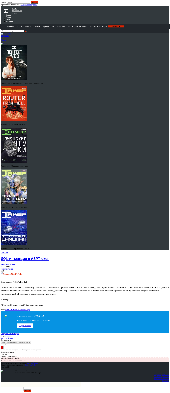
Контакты (165, 381)
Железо (37, 26)
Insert (27, 391)
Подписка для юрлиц (161, 377)
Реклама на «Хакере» (98, 26)
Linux (19, 26)
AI (53, 26)
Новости (4, 253)
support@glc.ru (32, 363)
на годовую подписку (29, 5)
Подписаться (25, 325)
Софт (28, 310)
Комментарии (7, 269)
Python (46, 26)
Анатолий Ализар (8, 264)
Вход (167, 3)
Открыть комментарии (10, 334)
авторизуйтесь (7, 338)
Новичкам (61, 26)
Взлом (16, 310)
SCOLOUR (9, 310)
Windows (10, 26)
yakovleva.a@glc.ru (30, 365)
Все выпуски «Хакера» (77, 26)
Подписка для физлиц (161, 375)
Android (28, 26)
